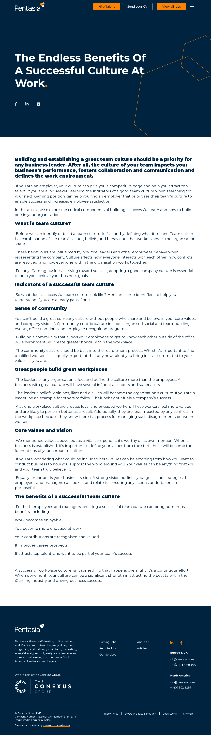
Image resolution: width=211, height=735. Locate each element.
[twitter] (38, 104)
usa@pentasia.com (182, 682)
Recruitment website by (42, 725)
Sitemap (188, 713)
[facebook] (16, 104)
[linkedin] (27, 104)
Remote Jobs (107, 648)
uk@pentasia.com (182, 659)
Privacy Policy (110, 713)
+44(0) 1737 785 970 (183, 664)
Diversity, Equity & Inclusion (140, 713)
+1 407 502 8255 (180, 687)
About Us (143, 642)
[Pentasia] (30, 6)
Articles (142, 648)
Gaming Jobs (107, 642)
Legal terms (170, 713)
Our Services (107, 654)
